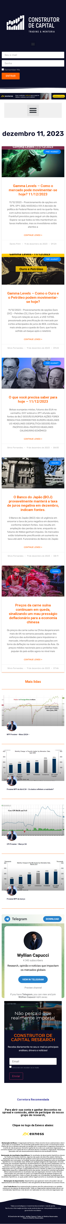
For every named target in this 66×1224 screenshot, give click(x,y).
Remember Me (12, 69)
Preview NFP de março (16, 899)
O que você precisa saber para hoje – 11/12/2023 (33, 399)
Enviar (16, 1076)
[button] (33, 44)
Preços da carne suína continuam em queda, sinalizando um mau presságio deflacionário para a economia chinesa (33, 613)
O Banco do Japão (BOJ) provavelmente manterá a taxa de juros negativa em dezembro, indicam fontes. (33, 503)
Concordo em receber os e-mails (25, 1067)
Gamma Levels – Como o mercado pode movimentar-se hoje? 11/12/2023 (33, 190)
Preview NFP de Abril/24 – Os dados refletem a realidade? (30, 789)
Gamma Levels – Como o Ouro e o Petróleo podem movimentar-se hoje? (33, 297)
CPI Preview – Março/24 (17, 844)
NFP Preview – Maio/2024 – (18, 734)
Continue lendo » (33, 235)
